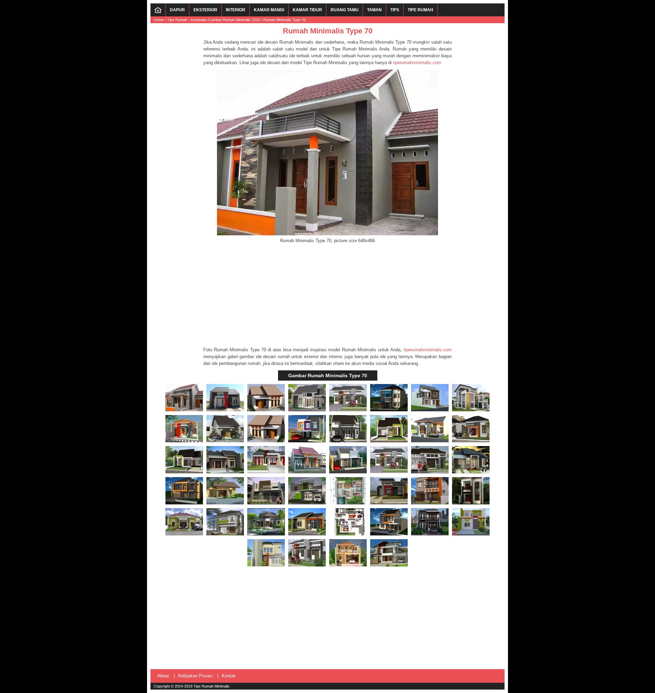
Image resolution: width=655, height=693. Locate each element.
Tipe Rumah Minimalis (211, 686)
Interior (235, 10)
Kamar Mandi (269, 10)
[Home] (158, 11)
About (163, 675)
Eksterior (205, 10)
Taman (374, 10)
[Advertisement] (327, 295)
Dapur (177, 10)
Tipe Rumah (420, 10)
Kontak (229, 675)
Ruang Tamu (345, 10)
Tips (394, 10)
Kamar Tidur (307, 10)
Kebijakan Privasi (195, 675)
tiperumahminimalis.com (417, 62)
